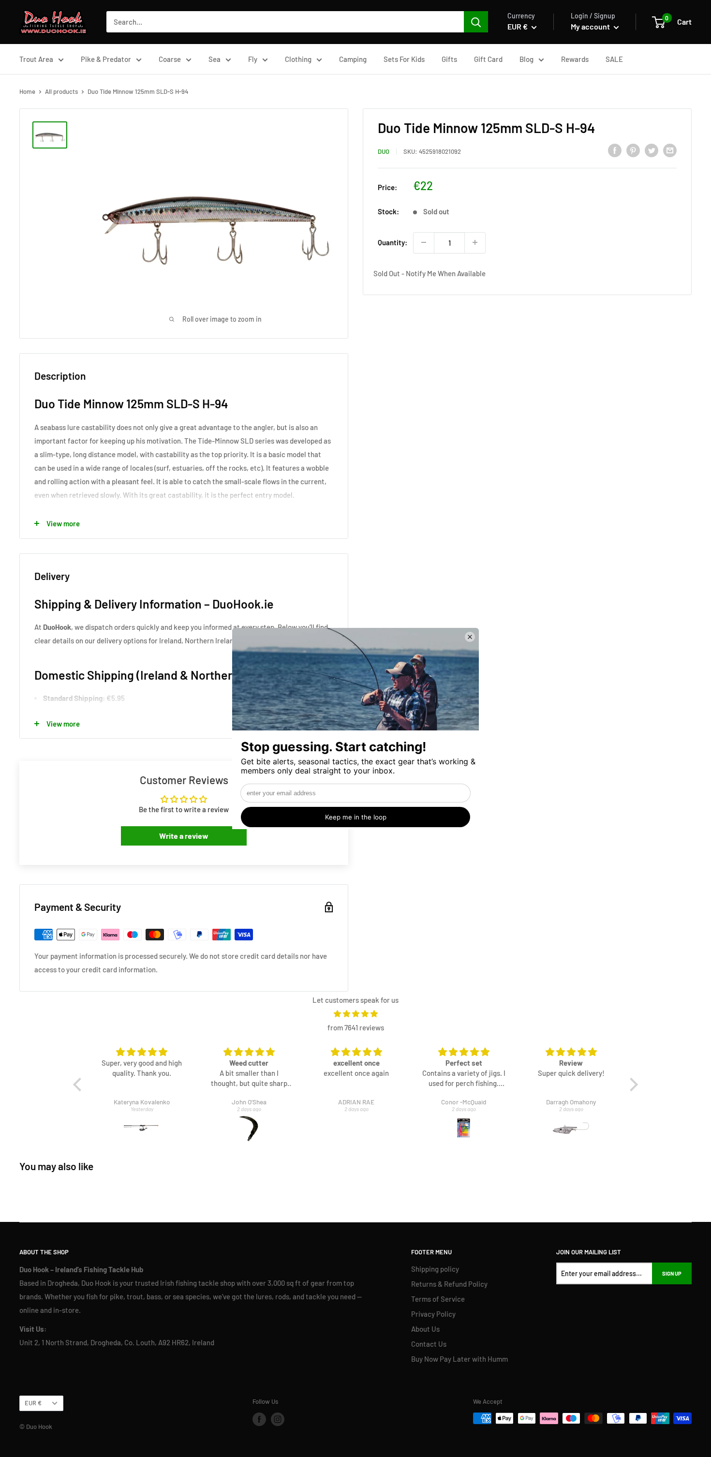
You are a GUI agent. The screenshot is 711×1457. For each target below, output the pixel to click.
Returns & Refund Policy (449, 1283)
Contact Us (428, 1343)
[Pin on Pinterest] (633, 150)
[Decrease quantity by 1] (424, 242)
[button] (80, 1084)
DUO (383, 151)
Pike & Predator (106, 59)
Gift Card (488, 59)
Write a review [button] (183, 835)
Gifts (449, 59)
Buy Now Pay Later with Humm (459, 1358)
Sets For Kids (404, 59)
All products (61, 91)
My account (591, 26)
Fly (252, 59)
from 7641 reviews (355, 1027)
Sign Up (671, 1273)
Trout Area (36, 59)
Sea (214, 59)
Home (27, 91)
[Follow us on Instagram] (277, 1419)
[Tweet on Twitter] (651, 150)
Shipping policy (435, 1268)
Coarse (170, 59)
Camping (353, 59)
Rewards (575, 59)
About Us (425, 1328)
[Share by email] (670, 150)
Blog (526, 59)
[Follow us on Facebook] (259, 1419)
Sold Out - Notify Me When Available (429, 273)
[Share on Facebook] (615, 150)
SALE (614, 59)
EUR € (33, 1403)
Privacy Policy (433, 1313)
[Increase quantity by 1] (475, 242)
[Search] (476, 21)
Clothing (298, 59)
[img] (355, 1014)
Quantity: (392, 242)
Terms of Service (438, 1298)
